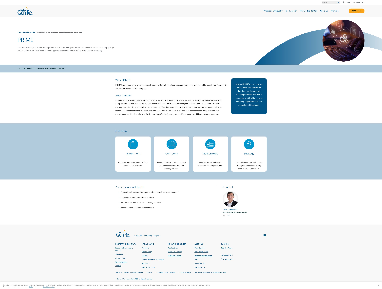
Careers (335, 11)
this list (31, 287)
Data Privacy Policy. (49, 287)
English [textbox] (359, 3)
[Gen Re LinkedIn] (265, 235)
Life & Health (291, 11)
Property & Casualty (273, 11)
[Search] (338, 2)
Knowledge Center (308, 11)
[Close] (379, 285)
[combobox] (358, 3)
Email (228, 215)
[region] (191, 285)
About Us (324, 11)
